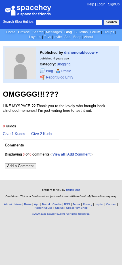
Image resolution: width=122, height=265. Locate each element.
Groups (108, 32)
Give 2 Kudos (42, 134)
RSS (67, 204)
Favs (47, 37)
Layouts (35, 37)
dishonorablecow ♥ (81, 52)
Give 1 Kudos (14, 134)
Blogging (64, 64)
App (67, 37)
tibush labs (73, 189)
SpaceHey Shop (77, 207)
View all (58, 154)
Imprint (99, 204)
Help (90, 4)
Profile (66, 71)
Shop (77, 37)
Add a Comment (20, 166)
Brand (46, 204)
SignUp (114, 4)
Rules (27, 204)
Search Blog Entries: (18, 22)
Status (59, 207)
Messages (54, 32)
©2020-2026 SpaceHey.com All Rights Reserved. (61, 213)
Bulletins (81, 32)
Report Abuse (43, 207)
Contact (111, 204)
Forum (95, 32)
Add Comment (79, 154)
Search (111, 22)
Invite (58, 37)
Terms (76, 204)
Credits (57, 204)
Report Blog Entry (59, 77)
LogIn (101, 4)
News (18, 204)
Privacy (87, 204)
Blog (68, 32)
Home (11, 32)
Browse (24, 32)
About (88, 37)
